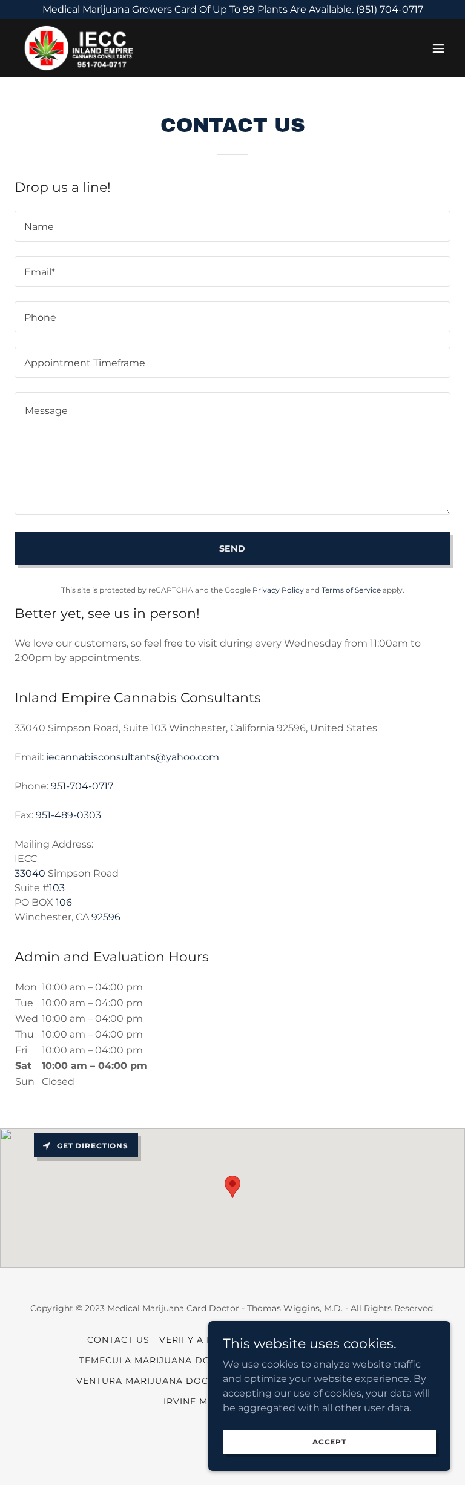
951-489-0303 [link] (68, 815)
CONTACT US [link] (118, 1339)
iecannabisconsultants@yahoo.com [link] (132, 757)
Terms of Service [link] (351, 589)
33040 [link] (30, 873)
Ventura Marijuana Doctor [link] (152, 1380)
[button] (438, 48)
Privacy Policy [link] (278, 589)
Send (232, 548)
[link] (77, 48)
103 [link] (57, 888)
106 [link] (64, 902)
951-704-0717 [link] (82, 786)
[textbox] (232, 226)
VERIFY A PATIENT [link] (202, 1339)
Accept (329, 1441)
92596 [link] (105, 917)
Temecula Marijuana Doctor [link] (158, 1360)
